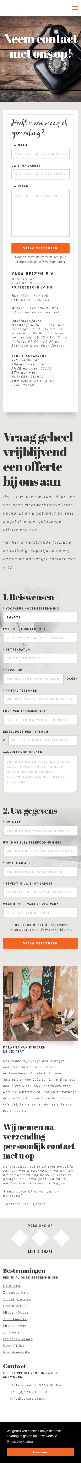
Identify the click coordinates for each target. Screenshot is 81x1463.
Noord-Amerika (16, 1352)
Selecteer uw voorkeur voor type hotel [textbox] (42, 720)
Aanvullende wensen (23, 752)
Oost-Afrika (14, 1345)
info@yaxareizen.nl (28, 1398)
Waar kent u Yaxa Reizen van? (30, 904)
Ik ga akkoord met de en (41, 927)
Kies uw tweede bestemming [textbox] (36, 638)
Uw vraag (19, 186)
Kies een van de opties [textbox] (30, 913)
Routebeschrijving (32, 287)
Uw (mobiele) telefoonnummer (32, 842)
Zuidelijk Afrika (17, 1299)
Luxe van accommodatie (25, 711)
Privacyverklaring (53, 261)
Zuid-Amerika (15, 1319)
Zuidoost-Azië (16, 1292)
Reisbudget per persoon (25, 731)
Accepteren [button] (40, 1452)
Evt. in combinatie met (24, 629)
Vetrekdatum (17, 649)
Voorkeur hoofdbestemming (31, 608)
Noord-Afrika (15, 1306)
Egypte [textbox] (14, 617)
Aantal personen (20, 690)
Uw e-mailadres (25, 165)
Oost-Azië (12, 1286)
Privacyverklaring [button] (20, 1441)
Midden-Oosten (17, 1312)
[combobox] (40, 617)
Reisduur (12, 670)
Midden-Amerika (17, 1326)
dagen (72, 678)
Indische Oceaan (18, 1339)
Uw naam (19, 145)
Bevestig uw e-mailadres (28, 883)
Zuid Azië (11, 1332)
